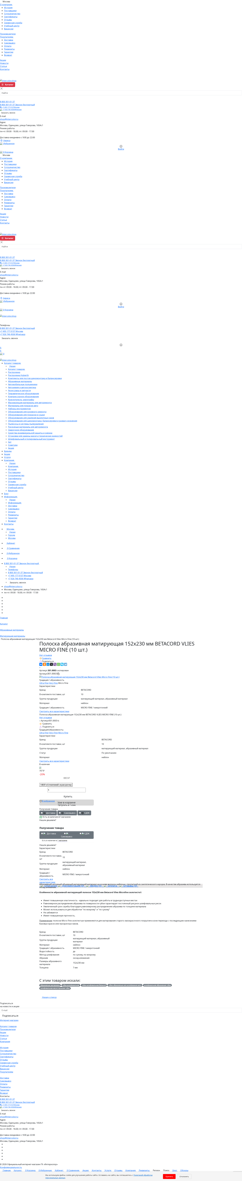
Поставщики (10, 10)
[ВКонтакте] (40, 664)
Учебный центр (11, 25)
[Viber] (54, 664)
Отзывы (8, 19)
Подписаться (10, 1015)
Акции (3, 1032)
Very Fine (53, 683)
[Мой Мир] (47, 664)
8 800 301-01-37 (7, 101)
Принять (169, 1176)
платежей (55, 784)
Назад (12, 366)
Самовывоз (9, 43)
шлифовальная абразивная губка (157, 985)
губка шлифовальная (70, 985)
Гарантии (8, 52)
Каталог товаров (8, 1026)
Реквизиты (9, 49)
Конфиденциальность (11, 1167)
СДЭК (86, 833)
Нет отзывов (45, 655)
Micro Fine (63, 732)
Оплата (7, 46)
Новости (4, 1035)
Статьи (3, 1038)
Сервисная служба (13, 22)
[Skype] (62, 664)
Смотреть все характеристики (54, 711)
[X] (51, 664)
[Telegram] (65, 664)
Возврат (8, 55)
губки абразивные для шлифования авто (125, 985)
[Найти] (3, 97)
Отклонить (184, 1176)
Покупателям (6, 1071)
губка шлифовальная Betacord (94, 985)
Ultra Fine (44, 683)
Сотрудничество (12, 13)
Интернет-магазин (9, 1020)
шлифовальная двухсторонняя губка (55, 988)
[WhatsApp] (58, 664)
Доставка (8, 40)
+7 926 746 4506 (12, 109)
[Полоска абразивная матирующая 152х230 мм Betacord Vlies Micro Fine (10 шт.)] (79, 676)
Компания (5, 1041)
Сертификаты (10, 16)
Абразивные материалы (50, 985)
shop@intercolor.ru (9, 119)
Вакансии (8, 28)
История (8, 7)
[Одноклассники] (44, 664)
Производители (8, 1029)
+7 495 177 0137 (11, 107)
